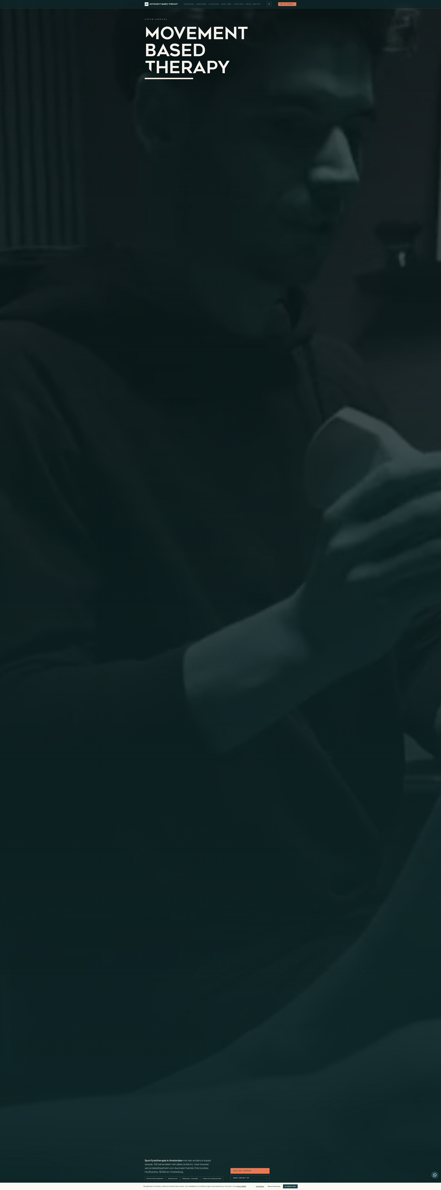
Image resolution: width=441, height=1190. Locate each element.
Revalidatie (173, 1178)
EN (269, 4)
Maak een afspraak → (287, 4)
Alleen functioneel (274, 1186)
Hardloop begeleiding (212, 1178)
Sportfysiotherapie (155, 1178)
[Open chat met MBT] (434, 1175)
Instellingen (260, 1186)
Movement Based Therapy (164, 4)
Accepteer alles (290, 1186)
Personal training (190, 1178)
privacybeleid (241, 1186)
